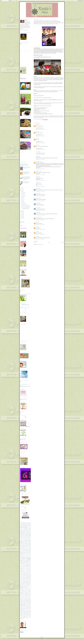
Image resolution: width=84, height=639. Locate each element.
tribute (29, 614)
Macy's (29, 539)
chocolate (29, 571)
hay (23, 589)
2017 (22, 189)
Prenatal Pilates (26, 548)
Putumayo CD (26, 549)
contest (25, 574)
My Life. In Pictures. (22, 545)
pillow (23, 598)
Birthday (23, 524)
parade (26, 596)
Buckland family (27, 525)
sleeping (22, 608)
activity (26, 560)
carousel (21, 569)
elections (24, 579)
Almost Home (29, 522)
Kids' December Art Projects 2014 (26, 206)
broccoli (21, 567)
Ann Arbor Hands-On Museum (24, 523)
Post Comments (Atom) (40, 244)
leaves (24, 592)
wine (29, 616)
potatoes (26, 600)
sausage (21, 606)
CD (20, 526)
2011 (22, 214)
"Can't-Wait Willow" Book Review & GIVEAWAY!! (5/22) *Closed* (26, 173)
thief (21, 613)
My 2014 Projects (24, 203)
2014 (22, 210)
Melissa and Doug (27, 542)
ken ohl (37, 236)
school (27, 606)
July (22, 197)
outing (20, 596)
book (26, 565)
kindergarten (27, 591)
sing (25, 607)
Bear (29, 523)
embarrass (27, 579)
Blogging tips (42, 638)
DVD (25, 528)
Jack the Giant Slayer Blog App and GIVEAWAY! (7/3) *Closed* (24, 165)
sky (27, 607)
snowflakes (28, 608)
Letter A (27, 538)
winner (21, 617)
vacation (21, 615)
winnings (24, 617)
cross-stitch (26, 576)
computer (21, 574)
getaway (27, 584)
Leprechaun (24, 538)
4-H (20, 522)
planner (30, 598)
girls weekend (27, 585)
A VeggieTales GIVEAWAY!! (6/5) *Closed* (26, 167)
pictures (29, 597)
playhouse (25, 599)
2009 (22, 216)
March (23, 201)
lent (26, 592)
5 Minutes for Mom (24, 522)
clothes (24, 573)
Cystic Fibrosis (21, 528)
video (27, 615)
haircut (21, 589)
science (30, 606)
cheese (25, 570)
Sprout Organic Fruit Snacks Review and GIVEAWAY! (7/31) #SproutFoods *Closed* (26, 178)
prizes (29, 602)
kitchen (30, 591)
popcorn (30, 599)
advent (30, 560)
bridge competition (28, 566)
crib (23, 576)
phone (24, 597)
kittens (22, 592)
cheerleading (21, 570)
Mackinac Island (25, 539)
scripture (22, 607)
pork (21, 600)
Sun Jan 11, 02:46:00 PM (40, 224)
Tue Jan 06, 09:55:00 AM (40, 195)
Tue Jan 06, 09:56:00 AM (40, 200)
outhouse (29, 595)
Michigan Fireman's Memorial (23, 543)
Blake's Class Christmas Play (25, 205)
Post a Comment (36, 241)
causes (29, 569)
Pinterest (39, 111)
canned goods (28, 568)
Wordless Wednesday (26, 558)
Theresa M (37, 151)
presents (22, 602)
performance (21, 597)
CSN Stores (23, 526)
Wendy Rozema (38, 217)
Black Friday (27, 524)
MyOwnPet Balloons (28, 545)
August (23, 196)
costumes (24, 575)
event (29, 579)
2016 (22, 190)
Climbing (26, 527)
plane (27, 598)
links (23, 593)
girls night (21, 585)
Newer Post (35, 242)
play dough (22, 599)
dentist (23, 577)
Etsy (20, 531)
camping (21, 568)
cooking (21, 575)
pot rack (24, 600)
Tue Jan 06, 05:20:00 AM (40, 186)
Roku (28, 550)
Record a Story (22, 550)
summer (22, 610)
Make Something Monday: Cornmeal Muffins (26, 182)
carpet (23, 569)
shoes (24, 607)
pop (27, 599)
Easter (30, 529)
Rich (25, 550)
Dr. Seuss (24, 529)
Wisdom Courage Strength (23, 557)
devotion (26, 577)
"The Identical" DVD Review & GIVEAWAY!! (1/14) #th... (26, 208)
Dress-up (27, 529)
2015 (22, 191)
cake (29, 567)
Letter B (30, 538)
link (43, 91)
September (23, 195)
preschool (30, 601)
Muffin (29, 544)
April (22, 200)
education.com (28, 578)
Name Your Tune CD (23, 546)
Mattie (21, 542)
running (26, 605)
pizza (25, 598)
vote (29, 615)
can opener (25, 568)
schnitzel (24, 606)
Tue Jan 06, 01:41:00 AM (40, 154)
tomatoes (24, 613)
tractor (22, 614)
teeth (30, 612)
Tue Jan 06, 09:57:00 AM (40, 210)
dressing (22, 578)
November (23, 192)
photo (26, 597)
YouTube (23, 560)
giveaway (22, 587)
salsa (29, 605)
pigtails (21, 598)
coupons (26, 575)
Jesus (28, 537)
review (21, 605)
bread (20, 566)
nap (30, 594)
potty (29, 600)
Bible (20, 524)
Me (23, 542)
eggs (20, 579)
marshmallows (26, 593)
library (21, 593)
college (29, 573)
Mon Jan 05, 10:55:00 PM (40, 149)
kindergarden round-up (22, 591)
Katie (30, 537)
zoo (29, 617)
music (28, 594)
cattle (26, 569)
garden (28, 583)
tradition (25, 614)
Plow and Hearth (27, 547)
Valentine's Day (22, 556)
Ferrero (29, 531)
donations (30, 577)
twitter (39, 109)
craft (29, 575)
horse (28, 589)
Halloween (24, 535)
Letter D (22, 539)
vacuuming (24, 615)
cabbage (27, 567)
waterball (21, 616)
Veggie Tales (28, 556)
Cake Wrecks (28, 526)
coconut (26, 573)
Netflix (28, 546)
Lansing (21, 538)
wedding (24, 616)
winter (27, 617)
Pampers (23, 547)
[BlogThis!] (44, 119)
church (26, 572)
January (23, 202)
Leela (36, 226)
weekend (27, 616)
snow (25, 608)
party (29, 596)
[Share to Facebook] (46, 119)
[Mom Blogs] (23, 237)
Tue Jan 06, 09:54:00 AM (40, 191)
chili (26, 571)
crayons (21, 576)
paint (23, 596)
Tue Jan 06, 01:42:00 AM (40, 159)
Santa (30, 550)
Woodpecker (29, 557)
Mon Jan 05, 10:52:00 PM (40, 129)
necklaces (26, 595)
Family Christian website (59, 90)
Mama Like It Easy (27, 541)
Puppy (23, 549)
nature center (22, 595)
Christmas (21, 527)
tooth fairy (27, 613)
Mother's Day (26, 544)
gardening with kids (22, 584)
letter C (29, 592)
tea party (26, 612)
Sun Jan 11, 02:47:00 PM (40, 234)
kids (29, 590)
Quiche (30, 549)
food (26, 582)
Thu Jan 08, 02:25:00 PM (40, 219)
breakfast (24, 566)
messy (23, 594)
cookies (29, 574)
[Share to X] (45, 119)
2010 (22, 215)
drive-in (24, 578)
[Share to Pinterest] (47, 119)
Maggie (21, 540)
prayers (26, 601)
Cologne (29, 527)
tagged (21, 612)
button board (24, 567)
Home (49, 242)
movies (25, 594)
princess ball (25, 602)
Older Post (62, 242)
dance (29, 576)
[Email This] (43, 119)
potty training (22, 601)
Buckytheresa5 (38, 161)
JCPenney (25, 537)
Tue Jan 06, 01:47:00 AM (40, 174)
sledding (30, 607)
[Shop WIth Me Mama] (23, 491)
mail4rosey (37, 188)
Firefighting (21, 532)
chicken (28, 570)
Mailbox (23, 540)
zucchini (21, 618)
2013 (22, 211)
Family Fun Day (24, 531)
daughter (21, 577)
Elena (36, 124)
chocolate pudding (22, 572)
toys (30, 613)
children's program (22, 571)
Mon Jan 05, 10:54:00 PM (40, 142)
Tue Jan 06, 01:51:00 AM (40, 180)
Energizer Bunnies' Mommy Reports (25, 530)
